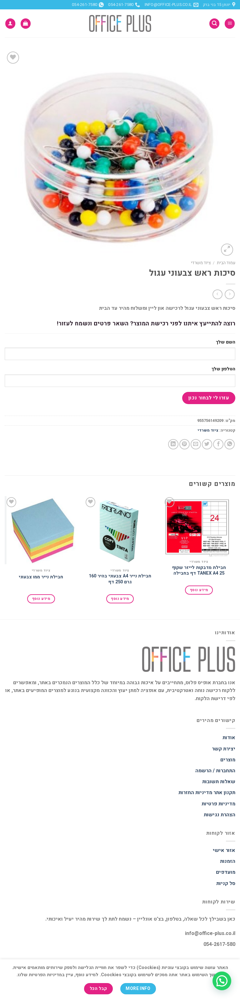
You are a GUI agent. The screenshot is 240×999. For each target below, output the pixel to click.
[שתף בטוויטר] (207, 444)
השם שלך (225, 342)
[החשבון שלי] (10, 23)
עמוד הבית (226, 263)
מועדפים (225, 872)
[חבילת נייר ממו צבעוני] (41, 530)
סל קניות (225, 883)
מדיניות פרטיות (218, 804)
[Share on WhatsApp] (229, 444)
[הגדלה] (227, 250)
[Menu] (230, 23)
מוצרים (227, 760)
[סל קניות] (26, 23)
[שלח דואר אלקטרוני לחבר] (196, 444)
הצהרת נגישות (219, 814)
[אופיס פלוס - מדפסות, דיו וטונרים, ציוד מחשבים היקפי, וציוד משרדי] (120, 23)
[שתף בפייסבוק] (218, 444)
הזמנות (227, 861)
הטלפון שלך (223, 369)
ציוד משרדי (201, 263)
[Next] (5, 556)
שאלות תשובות (218, 781)
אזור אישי (224, 850)
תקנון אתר (224, 792)
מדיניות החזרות (195, 792)
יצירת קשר (223, 749)
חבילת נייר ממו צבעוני (41, 577)
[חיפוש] (214, 23)
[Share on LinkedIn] (173, 444)
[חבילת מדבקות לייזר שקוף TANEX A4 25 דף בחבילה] (198, 526)
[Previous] (235, 556)
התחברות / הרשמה (215, 770)
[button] (221, 981)
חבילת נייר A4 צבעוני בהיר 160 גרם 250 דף (120, 579)
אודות (228, 737)
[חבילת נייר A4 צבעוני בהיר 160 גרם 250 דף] (120, 530)
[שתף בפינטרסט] (184, 444)
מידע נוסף (199, 590)
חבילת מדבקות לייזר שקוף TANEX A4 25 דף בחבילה (199, 570)
